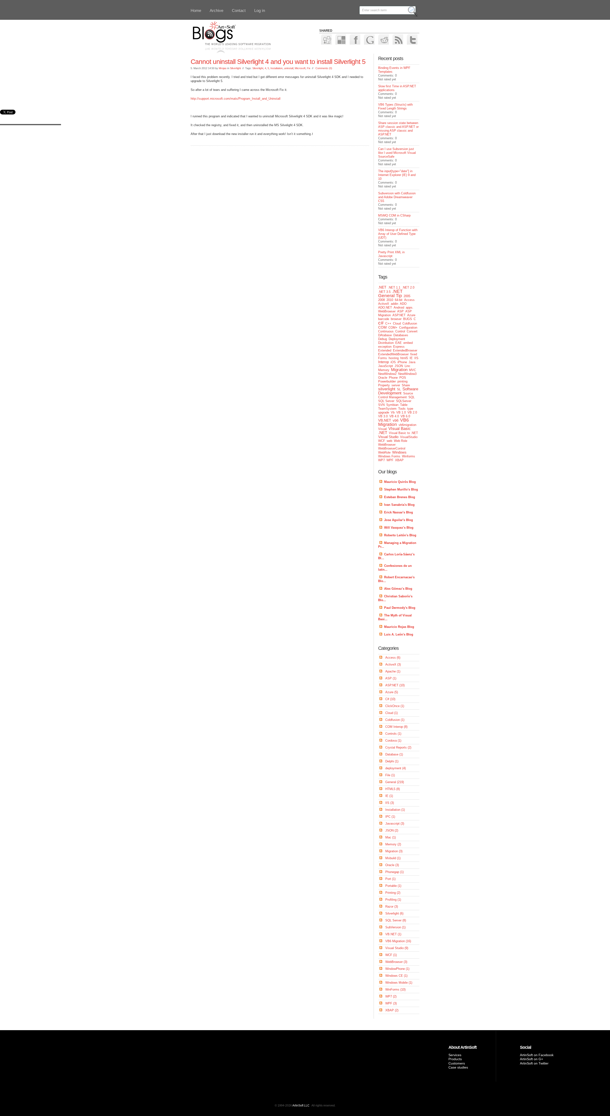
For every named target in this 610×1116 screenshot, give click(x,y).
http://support (200, 98)
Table (403, 405)
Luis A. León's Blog (398, 634)
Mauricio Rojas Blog (399, 627)
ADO (403, 303)
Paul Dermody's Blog (399, 608)
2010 (389, 300)
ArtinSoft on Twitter (534, 1063)
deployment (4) (395, 768)
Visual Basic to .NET (403, 433)
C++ (388, 323)
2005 (407, 296)
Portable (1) (393, 886)
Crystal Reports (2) (398, 747)
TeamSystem (387, 408)
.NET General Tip (390, 293)
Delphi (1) (391, 761)
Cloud (397, 323)
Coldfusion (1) (394, 720)
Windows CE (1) (396, 975)
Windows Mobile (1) (398, 982)
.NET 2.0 (408, 287)
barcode (383, 319)
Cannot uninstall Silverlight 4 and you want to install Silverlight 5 (278, 61)
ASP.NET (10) (395, 685)
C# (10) (390, 699)
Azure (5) (391, 692)
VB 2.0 (412, 412)
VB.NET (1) (393, 934)
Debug (382, 339)
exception (384, 346)
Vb (393, 412)
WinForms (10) (395, 989)
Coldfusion (409, 323)
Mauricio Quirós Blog (400, 482)
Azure (411, 315)
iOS (393, 362)
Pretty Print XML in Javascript (391, 254)
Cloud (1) (391, 713)
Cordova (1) (393, 740)
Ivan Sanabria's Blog (399, 504)
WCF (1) (391, 955)
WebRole (384, 452)
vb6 (395, 420)
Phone (393, 377)
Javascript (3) (394, 823)
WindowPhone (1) (397, 969)
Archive (216, 10)
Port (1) (390, 879)
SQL (411, 397)
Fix (308, 68)
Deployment (397, 339)
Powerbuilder (387, 381)
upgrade (383, 412)
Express (399, 346)
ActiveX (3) (393, 664)
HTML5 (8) (392, 789)
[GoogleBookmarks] (369, 39)
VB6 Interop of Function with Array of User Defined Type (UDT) (397, 233)
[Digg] (326, 39)
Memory (383, 370)
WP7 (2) (390, 996)
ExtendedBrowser (405, 350)
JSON (399, 366)
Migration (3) (393, 851)
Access (409, 300)
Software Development (398, 391)
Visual (382, 429)
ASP (400, 311)
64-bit (398, 300)
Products (455, 1059)
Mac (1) (390, 837)
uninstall (288, 68)
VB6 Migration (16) (398, 941)
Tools (402, 408)
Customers (456, 1063)
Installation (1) (395, 809)
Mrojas (223, 68)
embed (408, 343)
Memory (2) (393, 844)
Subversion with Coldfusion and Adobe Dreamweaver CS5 (397, 197)
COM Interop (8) (396, 726)
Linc (407, 366)
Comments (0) (323, 68)
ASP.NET (399, 315)
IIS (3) (389, 803)
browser (396, 319)
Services (454, 1055)
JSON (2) (391, 830)
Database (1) (394, 754)
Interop (383, 362)
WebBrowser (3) (396, 962)
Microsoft (300, 68)
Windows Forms (389, 456)
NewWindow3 (407, 374)
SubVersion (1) (395, 927)
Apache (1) (392, 671)
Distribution (386, 343)
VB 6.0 (405, 416)
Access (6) (392, 657)
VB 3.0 (383, 416)
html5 (404, 358)
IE (411, 358)
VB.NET (384, 420)
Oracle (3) (392, 865)
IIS (416, 358)
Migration (399, 369)
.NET (382, 287)
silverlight (386, 389)
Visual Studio (388, 437)
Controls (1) (393, 733)
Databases (400, 335)
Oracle (382, 377)
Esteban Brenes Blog (399, 497)
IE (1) (389, 796)
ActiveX (383, 303)
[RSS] (397, 39)
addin (394, 303)
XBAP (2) (391, 1010)
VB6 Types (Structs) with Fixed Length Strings (395, 106)
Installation (276, 68)
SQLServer (403, 401)
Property (384, 385)
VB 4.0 (394, 416)
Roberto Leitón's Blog (400, 535)
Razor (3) (391, 906)
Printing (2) (392, 892)
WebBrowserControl (391, 448)
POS (402, 377)
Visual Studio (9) (396, 948)
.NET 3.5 (384, 292)
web (389, 441)
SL (399, 389)
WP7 (381, 460)
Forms (382, 358)
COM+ (392, 327)
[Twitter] (411, 39)
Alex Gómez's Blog (398, 588)
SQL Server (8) (395, 920)
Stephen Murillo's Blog (401, 489)
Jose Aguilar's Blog (398, 520)
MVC (412, 370)
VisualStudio (408, 437)
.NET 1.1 (394, 287)
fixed (413, 354)
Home (196, 10)
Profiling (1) (393, 899)
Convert (412, 331)
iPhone (402, 362)
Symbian (392, 405)
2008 (381, 300)
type (410, 408)
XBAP (399, 460)
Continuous (386, 331)
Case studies (458, 1067)
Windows (399, 452)
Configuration (408, 327)
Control (400, 331)
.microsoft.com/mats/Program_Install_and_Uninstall (244, 98)
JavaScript (385, 366)
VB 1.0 (401, 412)
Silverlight (235, 68)
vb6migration (407, 425)
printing (402, 381)
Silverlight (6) (394, 913)
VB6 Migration (393, 422)
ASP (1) (390, 678)
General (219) (394, 782)
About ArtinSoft (462, 1047)
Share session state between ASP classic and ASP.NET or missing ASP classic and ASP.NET (398, 128)
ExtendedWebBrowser (393, 354)
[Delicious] (340, 39)
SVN (381, 405)
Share (406, 385)
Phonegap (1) (394, 872)
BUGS (407, 319)
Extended (384, 350)
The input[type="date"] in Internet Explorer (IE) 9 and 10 (397, 175)
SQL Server (386, 401)
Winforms (408, 456)
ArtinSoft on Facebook (537, 1055)
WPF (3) (391, 1003)
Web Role (400, 441)
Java (412, 362)
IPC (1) (390, 816)
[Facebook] (354, 39)
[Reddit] (383, 39)
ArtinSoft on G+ (531, 1059)
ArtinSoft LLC (301, 1105)
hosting (394, 358)
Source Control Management (395, 395)
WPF (389, 460)
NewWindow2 (387, 374)
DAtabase (385, 335)
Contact (239, 10)
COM (382, 327)
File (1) (390, 775)
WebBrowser (387, 444)
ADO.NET (385, 307)
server (395, 385)
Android (399, 307)
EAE (398, 343)
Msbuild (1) (393, 858)
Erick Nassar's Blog (398, 512)
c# (381, 323)
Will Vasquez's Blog (398, 527)
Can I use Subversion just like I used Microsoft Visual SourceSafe (397, 152)
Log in (259, 10)
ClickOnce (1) (394, 706)
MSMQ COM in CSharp (394, 215)
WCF (381, 441)
